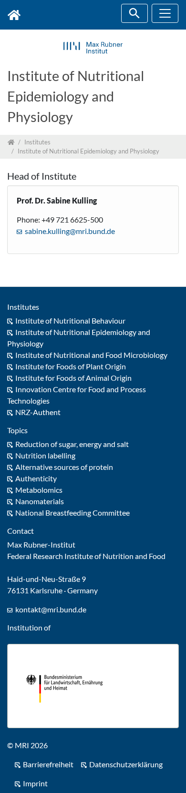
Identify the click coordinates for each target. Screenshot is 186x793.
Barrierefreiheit (48, 764)
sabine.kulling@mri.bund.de (70, 230)
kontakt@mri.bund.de (50, 609)
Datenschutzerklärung (126, 764)
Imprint (35, 783)
